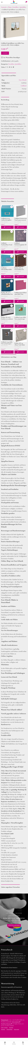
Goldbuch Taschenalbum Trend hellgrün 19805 (6, 244)
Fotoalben (15, 7)
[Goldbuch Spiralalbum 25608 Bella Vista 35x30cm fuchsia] (20, 285)
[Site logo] (14, 2)
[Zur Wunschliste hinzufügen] (11, 206)
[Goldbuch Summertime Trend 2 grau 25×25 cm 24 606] (20, 211)
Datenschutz (9, 1029)
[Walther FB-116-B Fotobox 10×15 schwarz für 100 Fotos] (7, 310)
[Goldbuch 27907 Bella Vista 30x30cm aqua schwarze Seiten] (20, 310)
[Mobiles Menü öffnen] (1, 2)
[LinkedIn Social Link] (11, 67)
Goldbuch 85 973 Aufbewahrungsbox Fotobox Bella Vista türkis (6, 221)
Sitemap (3, 1029)
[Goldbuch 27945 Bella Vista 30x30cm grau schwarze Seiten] (7, 334)
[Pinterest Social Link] (10, 67)
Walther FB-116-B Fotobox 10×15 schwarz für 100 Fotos (7, 318)
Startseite (4, 7)
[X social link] (8, 67)
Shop (9, 7)
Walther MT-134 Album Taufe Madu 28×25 (19, 344)
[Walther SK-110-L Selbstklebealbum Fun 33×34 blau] (7, 285)
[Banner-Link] (14, 919)
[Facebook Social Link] (6, 67)
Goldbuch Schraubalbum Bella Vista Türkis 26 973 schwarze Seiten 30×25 (6, 270)
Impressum (16, 1029)
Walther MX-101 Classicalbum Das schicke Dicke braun (19, 269)
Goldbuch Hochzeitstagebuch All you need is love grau (20, 244)
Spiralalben (23, 7)
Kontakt (11, 1027)
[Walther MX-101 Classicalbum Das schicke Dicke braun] (20, 260)
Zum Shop (5, 53)
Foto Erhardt (4, 222)
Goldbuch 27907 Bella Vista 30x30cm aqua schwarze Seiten (20, 318)
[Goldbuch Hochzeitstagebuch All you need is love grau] (20, 236)
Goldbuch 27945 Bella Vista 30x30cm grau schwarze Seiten (6, 343)
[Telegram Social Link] (13, 67)
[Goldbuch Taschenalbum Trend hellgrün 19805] (7, 236)
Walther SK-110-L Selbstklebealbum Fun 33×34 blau (7, 294)
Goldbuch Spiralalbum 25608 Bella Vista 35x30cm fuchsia (20, 294)
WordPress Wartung (6, 1024)
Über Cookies (4, 1027)
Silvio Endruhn (15, 1022)
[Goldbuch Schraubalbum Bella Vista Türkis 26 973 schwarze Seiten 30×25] (7, 260)
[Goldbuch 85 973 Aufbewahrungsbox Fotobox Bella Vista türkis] (7, 211)
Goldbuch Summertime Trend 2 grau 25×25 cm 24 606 (20, 220)
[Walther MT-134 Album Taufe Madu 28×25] (20, 335)
